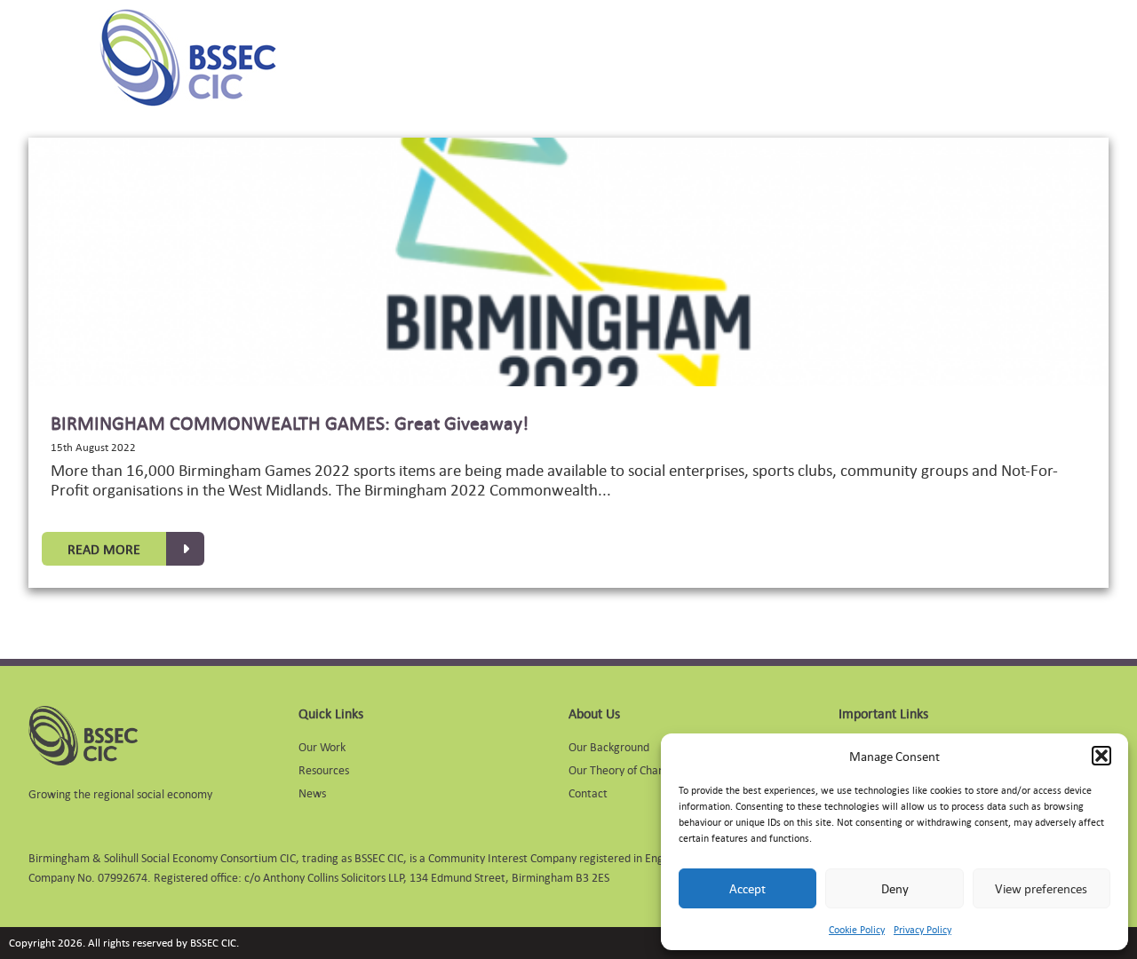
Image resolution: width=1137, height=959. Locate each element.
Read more (104, 549)
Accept (747, 888)
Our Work (322, 746)
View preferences (1041, 888)
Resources (323, 769)
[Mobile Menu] (46, 57)
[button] (1101, 756)
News (312, 792)
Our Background (608, 746)
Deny (895, 888)
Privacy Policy (922, 929)
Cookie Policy (857, 929)
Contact (588, 792)
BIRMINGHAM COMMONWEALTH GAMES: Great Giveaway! (290, 422)
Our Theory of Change (622, 769)
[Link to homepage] (187, 58)
